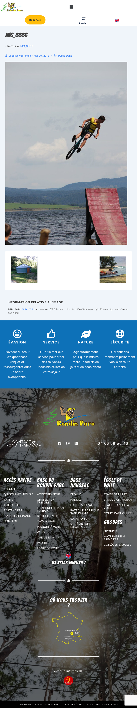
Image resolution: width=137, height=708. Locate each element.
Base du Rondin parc (50, 482)
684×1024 (27, 309)
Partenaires (13, 510)
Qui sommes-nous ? (18, 494)
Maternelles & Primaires (114, 537)
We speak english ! (69, 562)
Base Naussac (79, 482)
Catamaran (46, 521)
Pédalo (75, 494)
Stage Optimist (115, 494)
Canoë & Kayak (48, 537)
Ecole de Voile (48, 548)
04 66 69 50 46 (113, 443)
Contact (11, 521)
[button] (71, 7)
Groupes (110, 531)
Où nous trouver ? (68, 602)
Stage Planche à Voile (116, 506)
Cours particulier (118, 513)
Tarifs (8, 500)
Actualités (12, 505)
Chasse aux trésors (45, 501)
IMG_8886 (26, 46)
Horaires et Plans (17, 516)
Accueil (9, 489)
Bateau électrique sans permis (84, 511)
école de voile (113, 482)
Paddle (42, 543)
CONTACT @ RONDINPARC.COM (24, 443)
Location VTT (47, 516)
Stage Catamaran (118, 500)
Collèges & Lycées (117, 545)
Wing (41, 532)
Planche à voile (49, 527)
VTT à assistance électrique (83, 525)
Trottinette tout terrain (50, 509)
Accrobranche (48, 494)
